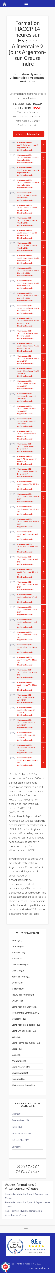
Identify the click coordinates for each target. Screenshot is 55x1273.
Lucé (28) (16, 1036)
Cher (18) (16, 1113)
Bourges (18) (18, 952)
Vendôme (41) (19, 1018)
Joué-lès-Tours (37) (21, 976)
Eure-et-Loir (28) (20, 1120)
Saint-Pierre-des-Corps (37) (26, 1042)
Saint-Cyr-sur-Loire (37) (24, 1030)
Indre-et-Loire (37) (21, 1133)
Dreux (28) (17, 982)
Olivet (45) (17, 1000)
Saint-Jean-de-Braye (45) (24, 1006)
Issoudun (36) (18, 1078)
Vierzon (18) (18, 988)
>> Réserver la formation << (29, 134)
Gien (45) (16, 1054)
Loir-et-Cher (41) (20, 1140)
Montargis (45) (19, 1060)
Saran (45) (17, 1048)
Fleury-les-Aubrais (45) (23, 994)
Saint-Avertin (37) (21, 1066)
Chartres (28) (18, 970)
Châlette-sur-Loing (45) (23, 1084)
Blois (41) (17, 958)
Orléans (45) (18, 946)
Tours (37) (17, 940)
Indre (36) (17, 1126)
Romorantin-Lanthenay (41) (25, 1012)
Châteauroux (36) (20, 964)
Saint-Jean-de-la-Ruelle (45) (26, 1024)
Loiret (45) (17, 1146)
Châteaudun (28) (20, 1072)
